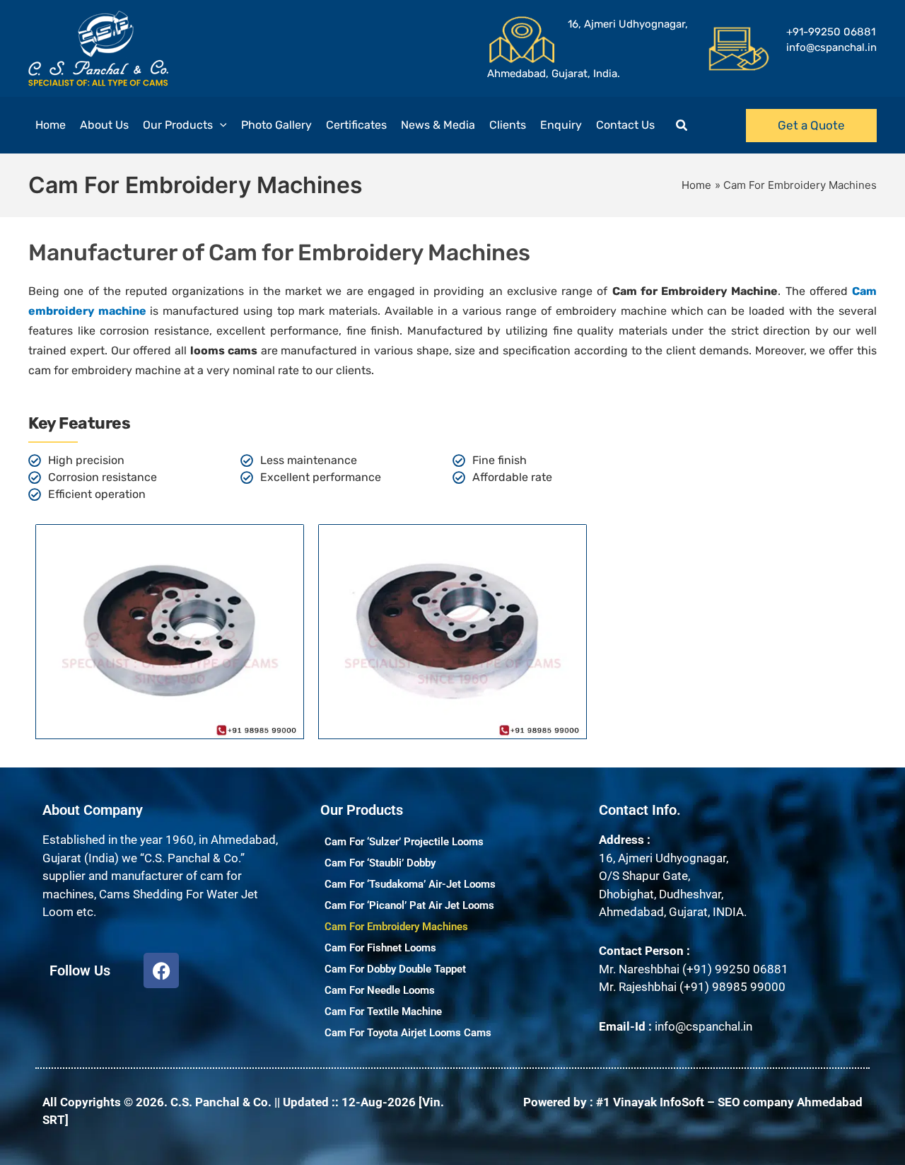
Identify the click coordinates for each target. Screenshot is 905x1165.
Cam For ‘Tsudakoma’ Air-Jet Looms (410, 884)
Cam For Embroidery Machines (396, 926)
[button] (220, 125)
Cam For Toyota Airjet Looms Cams (408, 1032)
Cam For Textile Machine (383, 1011)
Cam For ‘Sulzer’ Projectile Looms (404, 841)
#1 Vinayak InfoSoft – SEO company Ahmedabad (729, 1102)
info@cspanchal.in (703, 1026)
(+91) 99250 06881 (735, 969)
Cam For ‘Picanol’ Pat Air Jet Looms (409, 905)
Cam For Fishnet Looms (380, 947)
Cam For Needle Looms (380, 990)
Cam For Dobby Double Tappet (395, 969)
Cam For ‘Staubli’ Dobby (380, 863)
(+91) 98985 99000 (732, 987)
